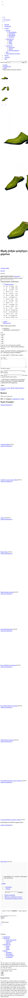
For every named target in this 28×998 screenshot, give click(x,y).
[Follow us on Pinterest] (3, 884)
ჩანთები (8, 30)
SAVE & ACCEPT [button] (5, 996)
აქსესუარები (9, 46)
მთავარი (7, 24)
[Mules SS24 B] (14, 843)
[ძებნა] (4, 22)
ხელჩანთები (12, 34)
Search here (4, 62)
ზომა (2, 276)
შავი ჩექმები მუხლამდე (7, 629)
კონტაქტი (7, 57)
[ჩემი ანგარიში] (4, 17)
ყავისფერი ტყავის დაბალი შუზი (9, 480)
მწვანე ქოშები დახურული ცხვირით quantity (12, 278)
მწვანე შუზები (4, 552)
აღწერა (5, 321)
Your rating (3, 355)
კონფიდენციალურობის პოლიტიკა (14, 898)
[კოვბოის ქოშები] (2, 265)
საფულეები (12, 47)
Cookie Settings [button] (4, 971)
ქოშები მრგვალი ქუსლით (7, 740)
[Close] (1, 922)
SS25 (6, 59)
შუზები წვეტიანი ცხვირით (7, 592)
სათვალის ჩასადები (14, 50)
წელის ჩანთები (13, 32)
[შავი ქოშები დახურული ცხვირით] (14, 686)
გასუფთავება (16, 276)
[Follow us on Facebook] (2, 884)
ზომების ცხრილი (9, 284)
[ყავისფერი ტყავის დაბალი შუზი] (14, 463)
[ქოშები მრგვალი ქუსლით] (14, 723)
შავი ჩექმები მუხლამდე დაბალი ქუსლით (11, 781)
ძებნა (23, 62)
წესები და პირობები (10, 895)
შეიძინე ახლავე (14, 281)
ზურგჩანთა (11, 37)
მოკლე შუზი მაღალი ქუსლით (8, 665)
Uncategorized (6, 937)
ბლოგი (6, 55)
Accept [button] (10, 971)
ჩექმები (11, 40)
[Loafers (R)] (14, 499)
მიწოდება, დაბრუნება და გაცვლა (13, 897)
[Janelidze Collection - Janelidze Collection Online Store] (10, 14)
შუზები (10, 42)
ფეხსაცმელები (10, 39)
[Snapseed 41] (5, 81)
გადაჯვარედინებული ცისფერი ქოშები (11, 820)
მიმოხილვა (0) (7, 323)
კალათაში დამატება (5, 281)
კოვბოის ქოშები (5, 444)
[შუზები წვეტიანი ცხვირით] (14, 572)
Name (2, 371)
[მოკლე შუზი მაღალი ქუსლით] (14, 648)
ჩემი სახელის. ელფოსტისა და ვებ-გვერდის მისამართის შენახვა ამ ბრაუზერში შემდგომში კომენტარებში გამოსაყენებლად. (13, 381)
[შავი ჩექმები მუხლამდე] (14, 611)
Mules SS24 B (4, 861)
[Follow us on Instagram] (5, 884)
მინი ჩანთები (12, 35)
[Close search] (2, 920)
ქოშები (10, 44)
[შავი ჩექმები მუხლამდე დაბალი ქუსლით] (14, 761)
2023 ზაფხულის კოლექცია (13, 53)
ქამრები (11, 49)
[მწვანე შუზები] (14, 535)
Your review (4, 358)
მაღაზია (7, 28)
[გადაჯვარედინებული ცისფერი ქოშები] (14, 801)
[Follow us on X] (1, 884)
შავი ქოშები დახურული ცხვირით (9, 706)
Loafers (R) (3, 518)
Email (2, 375)
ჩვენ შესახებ (8, 26)
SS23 (7, 52)
